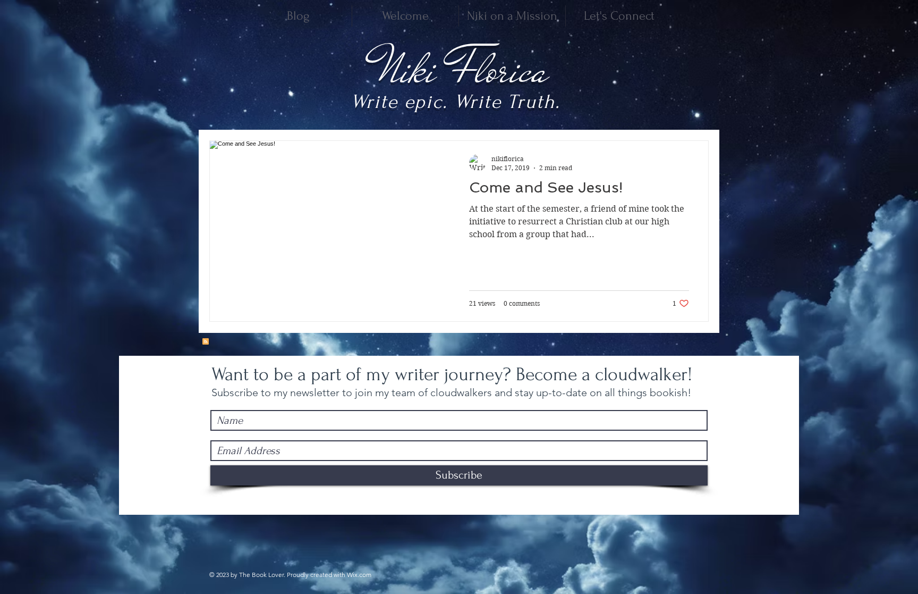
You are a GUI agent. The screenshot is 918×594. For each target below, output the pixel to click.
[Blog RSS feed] (205, 342)
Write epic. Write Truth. (455, 101)
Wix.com (359, 575)
